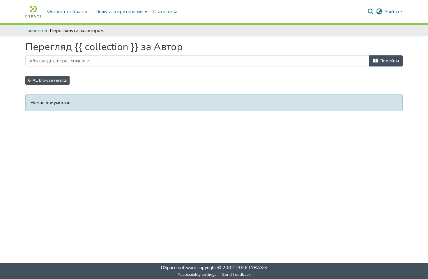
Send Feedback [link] (236, 274)
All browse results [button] (49, 80)
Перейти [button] (388, 61)
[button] (33, 11)
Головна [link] (34, 30)
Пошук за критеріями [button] (119, 11)
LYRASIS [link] (258, 267)
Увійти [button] (392, 11)
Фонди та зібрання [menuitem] (68, 11)
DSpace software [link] (178, 267)
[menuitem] (120, 11)
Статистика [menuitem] (165, 11)
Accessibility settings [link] (197, 274)
